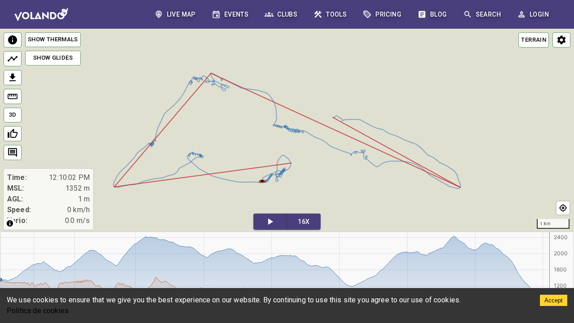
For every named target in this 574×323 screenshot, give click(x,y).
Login (539, 14)
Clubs (287, 14)
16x (303, 221)
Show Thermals (53, 39)
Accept (553, 300)
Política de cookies (38, 310)
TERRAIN (533, 39)
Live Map (181, 14)
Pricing (388, 14)
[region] (287, 130)
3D (13, 114)
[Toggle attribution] (9, 223)
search (488, 14)
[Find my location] (563, 207)
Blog (438, 14)
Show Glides (53, 57)
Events (236, 14)
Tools (336, 14)
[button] (262, 180)
